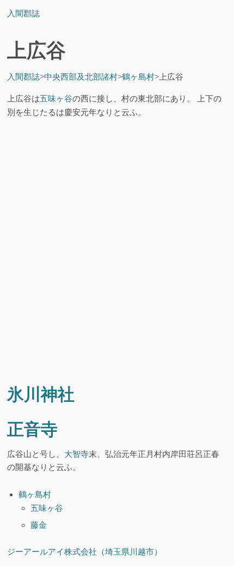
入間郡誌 (23, 13)
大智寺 (76, 454)
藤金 (38, 524)
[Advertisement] (117, 252)
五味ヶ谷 (56, 98)
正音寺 (32, 429)
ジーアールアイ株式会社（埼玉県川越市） (84, 551)
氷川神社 (41, 395)
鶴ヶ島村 (35, 494)
